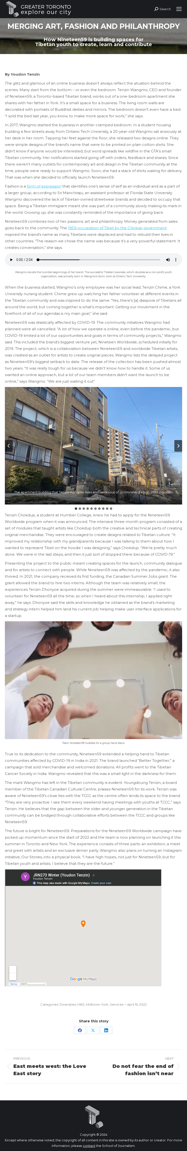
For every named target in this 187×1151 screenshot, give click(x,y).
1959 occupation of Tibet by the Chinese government (117, 228)
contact (89, 1146)
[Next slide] (178, 446)
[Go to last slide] (9, 446)
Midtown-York (97, 1004)
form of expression (44, 186)
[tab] (76, 508)
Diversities (68, 1004)
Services (116, 1004)
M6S (80, 1004)
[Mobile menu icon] (179, 9)
